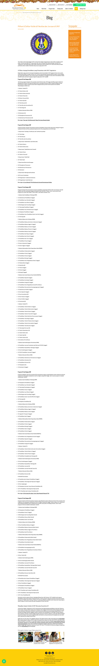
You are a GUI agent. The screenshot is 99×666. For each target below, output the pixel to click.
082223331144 (52, 5)
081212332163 (61, 5)
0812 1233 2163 (49, 661)
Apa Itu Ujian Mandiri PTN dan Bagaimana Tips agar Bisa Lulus (55, 643)
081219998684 (69, 5)
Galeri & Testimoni (69, 8)
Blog (76, 8)
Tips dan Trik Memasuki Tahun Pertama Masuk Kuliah (36, 120)
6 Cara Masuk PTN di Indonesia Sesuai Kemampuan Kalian (37, 182)
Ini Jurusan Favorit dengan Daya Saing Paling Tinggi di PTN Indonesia (74, 49)
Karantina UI (25, 626)
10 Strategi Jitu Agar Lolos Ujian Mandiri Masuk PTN (36, 493)
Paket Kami (43, 8)
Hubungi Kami (82, 8)
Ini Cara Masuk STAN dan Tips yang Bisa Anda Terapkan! (40, 643)
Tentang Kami (60, 8)
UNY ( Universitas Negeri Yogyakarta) (41, 61)
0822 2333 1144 (41, 661)
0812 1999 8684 (57, 661)
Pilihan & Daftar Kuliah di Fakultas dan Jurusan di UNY (32, 12)
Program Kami (52, 8)
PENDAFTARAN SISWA (80, 5)
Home (38, 8)
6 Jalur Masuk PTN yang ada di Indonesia (74, 55)
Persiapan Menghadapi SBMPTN (25, 642)
